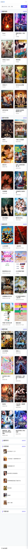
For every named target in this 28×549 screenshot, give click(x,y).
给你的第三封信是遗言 (12, 473)
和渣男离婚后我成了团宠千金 (14, 480)
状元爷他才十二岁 (11, 451)
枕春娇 (8, 495)
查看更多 (25, 11)
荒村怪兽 (9, 488)
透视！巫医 (9, 502)
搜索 (25, 6)
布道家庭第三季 (11, 466)
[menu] (26, 2)
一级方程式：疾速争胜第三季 (14, 458)
